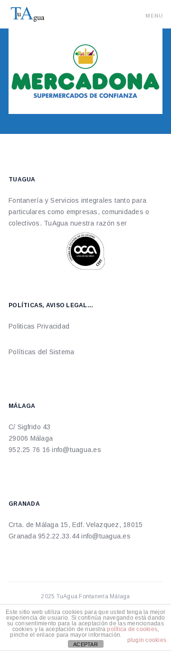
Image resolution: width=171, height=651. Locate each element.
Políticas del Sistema (41, 352)
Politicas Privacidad (40, 326)
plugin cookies (147, 640)
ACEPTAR (85, 644)
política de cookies (132, 629)
